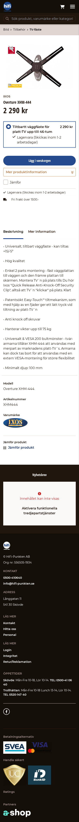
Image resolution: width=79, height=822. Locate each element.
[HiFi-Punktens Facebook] (6, 711)
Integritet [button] (10, 656)
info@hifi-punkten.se (18, 583)
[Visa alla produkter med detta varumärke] (39, 423)
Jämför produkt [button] (20, 447)
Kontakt (9, 623)
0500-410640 (12, 578)
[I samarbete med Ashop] (17, 813)
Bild (6, 29)
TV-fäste (36, 29)
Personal (9, 635)
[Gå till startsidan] (7, 7)
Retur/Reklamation (17, 662)
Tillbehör (19, 29)
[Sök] (7, 18)
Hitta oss (9, 629)
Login (7, 650)
